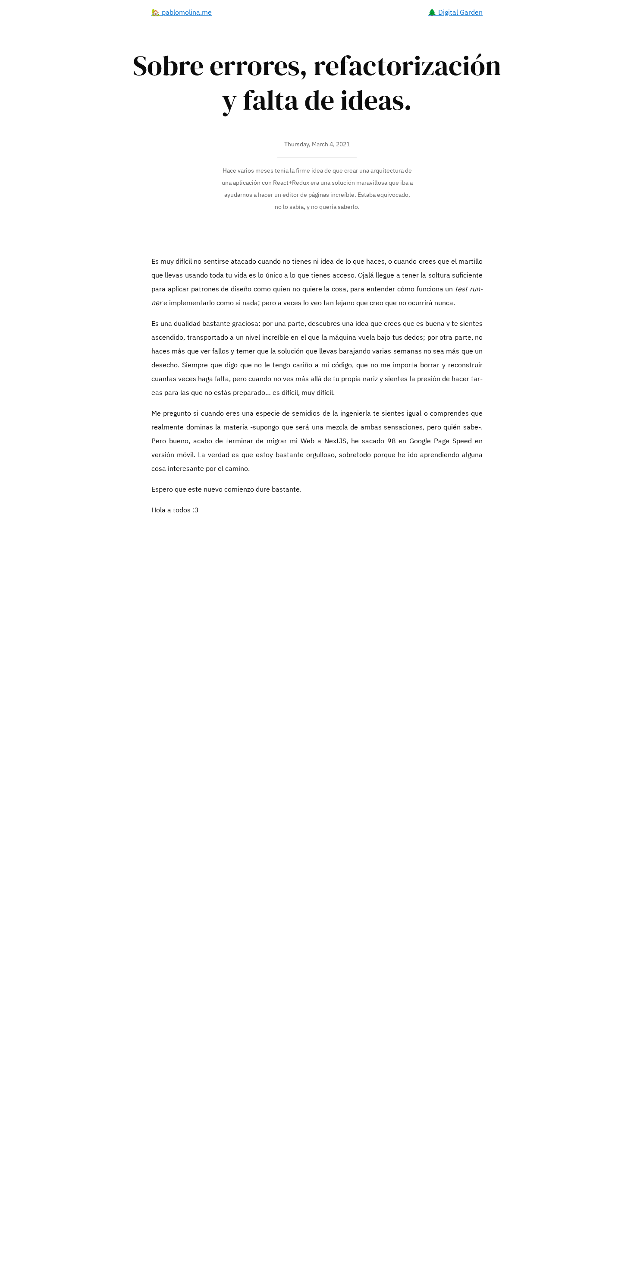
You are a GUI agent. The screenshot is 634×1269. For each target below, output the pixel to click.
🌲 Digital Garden (455, 12)
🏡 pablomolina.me (181, 12)
